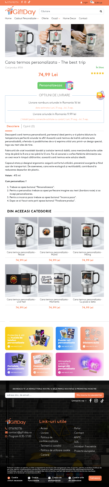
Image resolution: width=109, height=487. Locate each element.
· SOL (76, 442)
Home (8, 18)
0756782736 (13, 2)
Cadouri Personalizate (25, 18)
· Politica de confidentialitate (48, 439)
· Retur (77, 428)
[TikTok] (29, 2)
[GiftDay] (20, 421)
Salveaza (95, 478)
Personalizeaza (50, 85)
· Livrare (44, 433)
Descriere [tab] (13, 126)
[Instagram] (25, 2)
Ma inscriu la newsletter (89, 395)
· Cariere (44, 455)
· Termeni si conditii (50, 446)
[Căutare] (101, 11)
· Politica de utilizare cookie (54, 450)
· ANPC (77, 437)
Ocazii (54, 18)
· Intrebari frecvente (84, 446)
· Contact (78, 433)
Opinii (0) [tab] (29, 126)
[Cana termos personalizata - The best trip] (20, 10)
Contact (83, 18)
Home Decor (69, 18)
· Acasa (43, 428)
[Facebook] (22, 2)
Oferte (45, 18)
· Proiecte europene (84, 451)
